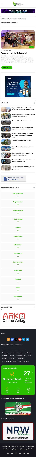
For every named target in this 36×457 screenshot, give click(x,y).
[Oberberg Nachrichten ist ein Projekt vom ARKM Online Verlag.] (13, 323)
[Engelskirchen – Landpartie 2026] (6, 142)
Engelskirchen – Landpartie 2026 (21, 140)
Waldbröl (15, 361)
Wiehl (20, 361)
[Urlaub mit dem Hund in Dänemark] (6, 122)
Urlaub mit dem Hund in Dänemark (21, 120)
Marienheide (28, 352)
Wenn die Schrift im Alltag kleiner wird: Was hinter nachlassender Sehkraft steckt (23, 135)
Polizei (29, 355)
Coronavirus (13, 350)
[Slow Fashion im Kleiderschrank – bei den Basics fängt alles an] (6, 155)
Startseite (6, 19)
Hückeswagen (14, 352)
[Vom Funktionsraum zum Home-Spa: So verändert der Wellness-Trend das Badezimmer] (6, 167)
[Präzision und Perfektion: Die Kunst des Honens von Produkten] (6, 161)
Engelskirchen (22, 350)
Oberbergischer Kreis (21, 355)
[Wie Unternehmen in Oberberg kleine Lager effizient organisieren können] (6, 128)
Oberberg (12, 355)
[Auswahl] (2, 4)
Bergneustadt (5, 350)
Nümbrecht (4, 355)
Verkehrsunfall (21, 358)
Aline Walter (5, 50)
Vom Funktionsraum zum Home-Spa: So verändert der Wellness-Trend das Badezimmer (23, 167)
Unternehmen (12, 358)
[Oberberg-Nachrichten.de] (18, 3)
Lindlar (21, 352)
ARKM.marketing (18, 75)
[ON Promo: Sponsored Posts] (18, 11)
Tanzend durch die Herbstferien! (14, 53)
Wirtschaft (26, 361)
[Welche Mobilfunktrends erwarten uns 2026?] (6, 148)
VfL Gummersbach (6, 361)
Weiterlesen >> (7, 67)
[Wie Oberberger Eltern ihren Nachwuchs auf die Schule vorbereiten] (6, 116)
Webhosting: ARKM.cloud (27, 449)
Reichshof (4, 358)
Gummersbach (5, 352)
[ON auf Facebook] (13, 181)
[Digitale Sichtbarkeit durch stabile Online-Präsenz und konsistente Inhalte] (6, 109)
